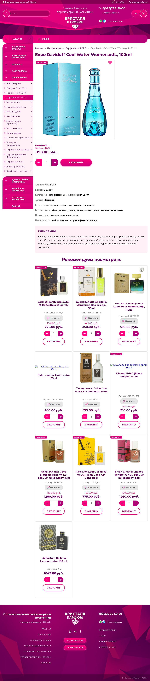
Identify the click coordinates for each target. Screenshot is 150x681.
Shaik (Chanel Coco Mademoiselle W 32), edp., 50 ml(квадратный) (54, 474)
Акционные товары (18, 48)
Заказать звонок (110, 13)
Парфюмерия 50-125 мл (17, 150)
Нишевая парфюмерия (17, 137)
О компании (44, 634)
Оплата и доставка (40, 640)
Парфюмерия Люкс (16, 107)
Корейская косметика (18, 189)
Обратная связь (75, 648)
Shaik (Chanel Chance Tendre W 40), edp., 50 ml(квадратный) (129, 474)
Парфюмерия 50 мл (16, 93)
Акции (102, 636)
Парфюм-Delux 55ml (16, 88)
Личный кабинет (107, 641)
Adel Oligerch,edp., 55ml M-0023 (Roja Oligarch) (53, 303)
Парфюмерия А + (15, 162)
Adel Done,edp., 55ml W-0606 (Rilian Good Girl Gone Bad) (91, 474)
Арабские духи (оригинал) (13, 122)
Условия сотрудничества (37, 651)
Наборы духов (13, 83)
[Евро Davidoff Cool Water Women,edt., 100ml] (75, 99)
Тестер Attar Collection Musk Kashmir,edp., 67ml (91, 390)
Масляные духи (14, 128)
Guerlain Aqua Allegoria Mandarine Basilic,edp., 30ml (91, 304)
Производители (107, 630)
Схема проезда (75, 640)
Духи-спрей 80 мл (15, 166)
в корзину (76, 162)
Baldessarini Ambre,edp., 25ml (54, 377)
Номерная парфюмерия (13, 143)
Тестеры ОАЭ (13, 102)
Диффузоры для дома (17, 171)
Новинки (17, 64)
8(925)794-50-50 (113, 8)
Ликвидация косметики (19, 56)
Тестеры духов (13, 111)
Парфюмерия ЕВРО (16, 97)
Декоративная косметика (20, 181)
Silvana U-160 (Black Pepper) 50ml (129, 375)
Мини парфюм (13, 133)
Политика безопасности (37, 646)
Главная (39, 48)
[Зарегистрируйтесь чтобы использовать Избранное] (110, 63)
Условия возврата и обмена (36, 657)
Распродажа (19, 71)
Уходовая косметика (18, 198)
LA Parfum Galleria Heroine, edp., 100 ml (53, 560)
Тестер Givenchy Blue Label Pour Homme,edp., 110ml (129, 306)
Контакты (46, 663)
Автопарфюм (13, 116)
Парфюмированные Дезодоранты (16, 155)
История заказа (107, 647)
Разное (16, 206)
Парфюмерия (19, 77)
